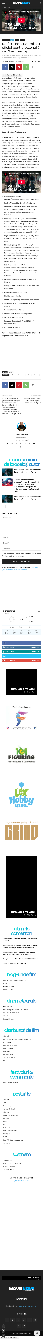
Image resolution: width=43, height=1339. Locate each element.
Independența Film (10, 1045)
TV (9, 7)
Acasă (4, 7)
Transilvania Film (9, 1058)
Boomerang (7, 1106)
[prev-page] (3, 506)
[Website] (30, 443)
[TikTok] (21, 443)
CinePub (6, 1036)
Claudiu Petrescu (9, 61)
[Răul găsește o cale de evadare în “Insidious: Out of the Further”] (7, 472)
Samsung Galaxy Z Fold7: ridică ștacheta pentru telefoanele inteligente (32, 401)
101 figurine (7, 1160)
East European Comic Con (12, 1163)
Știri (12, 40)
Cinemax (6, 1112)
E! (4, 1124)
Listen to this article (13, 75)
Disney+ (6, 1118)
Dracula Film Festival (10, 1083)
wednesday (35, 375)
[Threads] (21, 447)
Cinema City (7, 1007)
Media (16, 40)
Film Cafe (6, 1128)
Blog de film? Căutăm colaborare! (14, 980)
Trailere (22, 40)
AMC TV (6, 1100)
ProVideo (6, 1052)
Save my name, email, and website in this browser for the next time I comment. (21, 555)
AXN (4, 1103)
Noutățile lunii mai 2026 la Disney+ (26, 959)
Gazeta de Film (8, 986)
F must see (7, 983)
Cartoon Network (9, 1109)
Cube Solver (7, 939)
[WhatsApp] (26, 67)
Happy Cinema (8, 1019)
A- (3, 1336)
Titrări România (8, 1169)
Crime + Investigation (10, 1115)
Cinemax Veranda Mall (11, 1013)
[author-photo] (21, 431)
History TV (6, 1134)
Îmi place (36, 643)
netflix (12, 375)
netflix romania (20, 375)
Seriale (7, 40)
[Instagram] (13, 443)
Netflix (11, 372)
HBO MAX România (10, 1131)
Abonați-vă (35, 660)
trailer (28, 375)
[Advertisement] (21, 355)
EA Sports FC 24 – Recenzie (17, 963)
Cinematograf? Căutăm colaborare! (15, 1010)
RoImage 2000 (8, 1055)
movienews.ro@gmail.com (27, 1306)
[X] (12, 67)
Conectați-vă (35, 647)
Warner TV (7, 1143)
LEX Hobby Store (9, 1166)
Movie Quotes (8, 989)
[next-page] (6, 506)
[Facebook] (5, 67)
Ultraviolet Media (9, 1061)
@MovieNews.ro (21, 1181)
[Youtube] (34, 443)
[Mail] (17, 443)
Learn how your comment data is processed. (20, 568)
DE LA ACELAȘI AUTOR (21, 464)
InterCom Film (8, 1048)
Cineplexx (6, 1016)
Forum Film (7, 1042)
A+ (3, 1326)
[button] (3, 3)
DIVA (5, 1121)
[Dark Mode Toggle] (37, 1333)
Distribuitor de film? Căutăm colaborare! (17, 1039)
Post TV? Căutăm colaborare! (13, 1140)
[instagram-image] (11, 1196)
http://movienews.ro (21, 437)
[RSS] (18, 1320)
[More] (33, 67)
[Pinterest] (19, 67)
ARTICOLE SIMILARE (21, 459)
